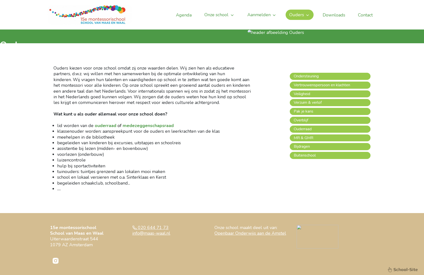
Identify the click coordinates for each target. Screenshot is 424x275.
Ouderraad (303, 129)
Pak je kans (303, 111)
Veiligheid (302, 94)
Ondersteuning (306, 76)
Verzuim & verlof (308, 102)
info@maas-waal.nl (151, 233)
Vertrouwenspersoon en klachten (322, 85)
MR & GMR (303, 138)
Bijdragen (302, 146)
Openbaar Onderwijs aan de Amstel (250, 233)
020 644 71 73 (153, 228)
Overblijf (301, 120)
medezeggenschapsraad (148, 126)
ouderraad (105, 126)
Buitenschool (305, 155)
